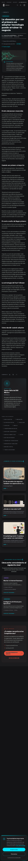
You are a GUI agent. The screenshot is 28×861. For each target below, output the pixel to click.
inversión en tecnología (10, 443)
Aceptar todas (14, 849)
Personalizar (14, 854)
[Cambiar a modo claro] (20, 5)
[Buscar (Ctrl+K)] (17, 5)
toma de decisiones (9, 449)
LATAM (21, 434)
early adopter (8, 419)
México (16, 425)
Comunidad (9, 2)
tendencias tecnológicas (11, 440)
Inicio (3, 2)
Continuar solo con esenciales (14, 857)
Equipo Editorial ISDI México (10, 35)
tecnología (22, 422)
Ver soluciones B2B (14, 658)
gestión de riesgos (9, 437)
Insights (15, 2)
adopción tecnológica (10, 431)
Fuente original (6, 46)
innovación (19, 419)
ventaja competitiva (10, 434)
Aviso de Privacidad (20, 845)
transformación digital (10, 428)
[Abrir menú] (24, 5)
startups (6, 425)
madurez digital (8, 446)
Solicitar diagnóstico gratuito (12, 653)
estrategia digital (9, 422)
